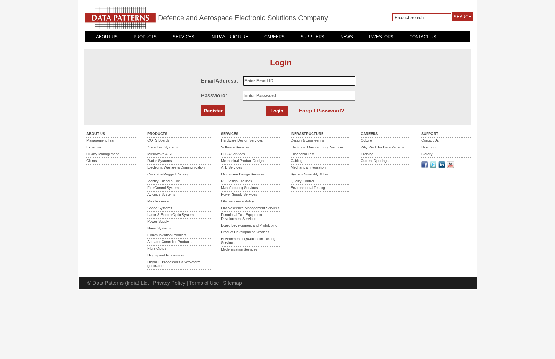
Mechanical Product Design (242, 161)
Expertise (93, 147)
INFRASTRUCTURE (229, 36)
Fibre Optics (157, 248)
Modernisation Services (239, 249)
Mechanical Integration (308, 167)
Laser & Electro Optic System (170, 215)
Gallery (427, 154)
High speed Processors (165, 255)
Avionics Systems (161, 194)
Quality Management (102, 154)
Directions (429, 147)
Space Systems (159, 208)
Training (367, 154)
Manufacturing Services (239, 188)
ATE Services (231, 167)
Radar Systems (159, 161)
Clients (91, 161)
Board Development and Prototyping (249, 225)
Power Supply (158, 221)
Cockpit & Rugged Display (167, 174)
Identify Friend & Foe (163, 181)
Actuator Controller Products (169, 242)
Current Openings (375, 161)
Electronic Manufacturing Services (317, 147)
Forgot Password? (321, 110)
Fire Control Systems (164, 188)
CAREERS (274, 36)
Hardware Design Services (242, 140)
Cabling (296, 161)
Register (213, 110)
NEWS (346, 36)
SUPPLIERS (312, 36)
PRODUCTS (145, 36)
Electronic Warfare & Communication (176, 167)
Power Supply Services (239, 194)
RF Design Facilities (236, 181)
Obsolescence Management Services (250, 208)
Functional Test (302, 154)
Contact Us (430, 140)
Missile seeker (158, 201)
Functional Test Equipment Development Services (241, 216)
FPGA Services (233, 154)
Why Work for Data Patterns (383, 147)
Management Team (101, 140)
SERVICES (183, 36)
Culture (366, 140)
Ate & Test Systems (162, 147)
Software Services (235, 147)
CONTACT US (423, 36)
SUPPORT (429, 134)
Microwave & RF (160, 154)
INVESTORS (381, 36)
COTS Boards (158, 140)
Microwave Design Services (243, 174)
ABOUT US (107, 36)
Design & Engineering (307, 140)
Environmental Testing (308, 188)
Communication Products (167, 235)
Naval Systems (159, 228)
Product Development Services (245, 232)
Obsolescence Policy (237, 201)
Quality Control (302, 181)
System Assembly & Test (310, 174)
